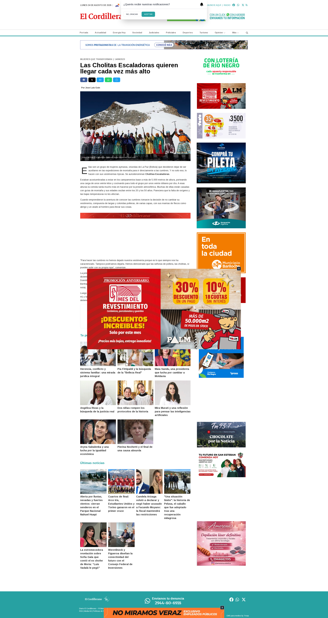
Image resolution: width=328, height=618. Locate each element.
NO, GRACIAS (132, 14)
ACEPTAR (148, 14)
